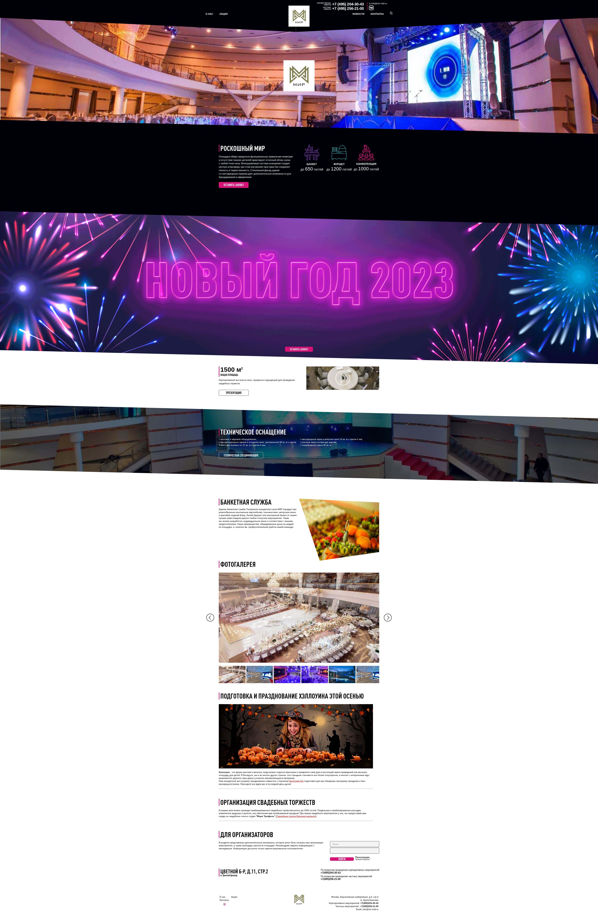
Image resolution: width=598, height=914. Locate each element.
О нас (209, 14)
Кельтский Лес (296, 781)
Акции (223, 14)
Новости (358, 14)
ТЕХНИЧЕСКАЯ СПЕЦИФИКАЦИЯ (241, 455)
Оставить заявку (234, 185)
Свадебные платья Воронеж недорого (296, 816)
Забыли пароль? (362, 859)
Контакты (377, 14)
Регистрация (362, 857)
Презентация (234, 392)
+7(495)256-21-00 (331, 879)
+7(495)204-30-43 (331, 872)
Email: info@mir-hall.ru (367, 909)
